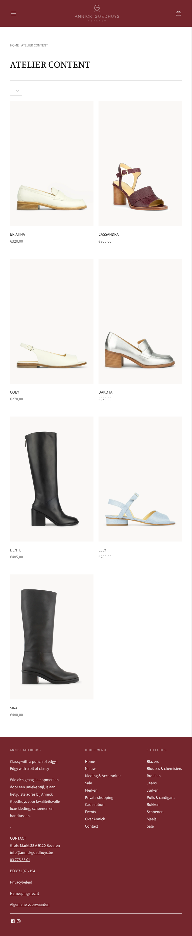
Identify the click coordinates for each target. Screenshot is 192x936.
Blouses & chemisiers (164, 768)
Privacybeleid (21, 882)
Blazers (153, 761)
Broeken (154, 775)
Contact (91, 826)
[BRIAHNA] (52, 163)
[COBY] (52, 321)
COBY (14, 392)
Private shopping (99, 797)
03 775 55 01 (20, 859)
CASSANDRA (108, 234)
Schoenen (155, 811)
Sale (88, 783)
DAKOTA (105, 392)
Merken (91, 790)
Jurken (152, 790)
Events (90, 811)
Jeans (152, 783)
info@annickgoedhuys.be (31, 852)
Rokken (153, 804)
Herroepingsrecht (24, 893)
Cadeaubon (94, 804)
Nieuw (90, 768)
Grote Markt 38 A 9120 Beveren (35, 845)
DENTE (15, 550)
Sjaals (151, 819)
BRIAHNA (17, 234)
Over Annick (95, 819)
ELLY (102, 550)
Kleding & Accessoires (103, 775)
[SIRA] (52, 637)
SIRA (14, 708)
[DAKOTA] (140, 321)
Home (14, 45)
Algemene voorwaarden (30, 904)
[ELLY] (140, 479)
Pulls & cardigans (161, 797)
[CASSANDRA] (140, 163)
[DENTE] (52, 479)
